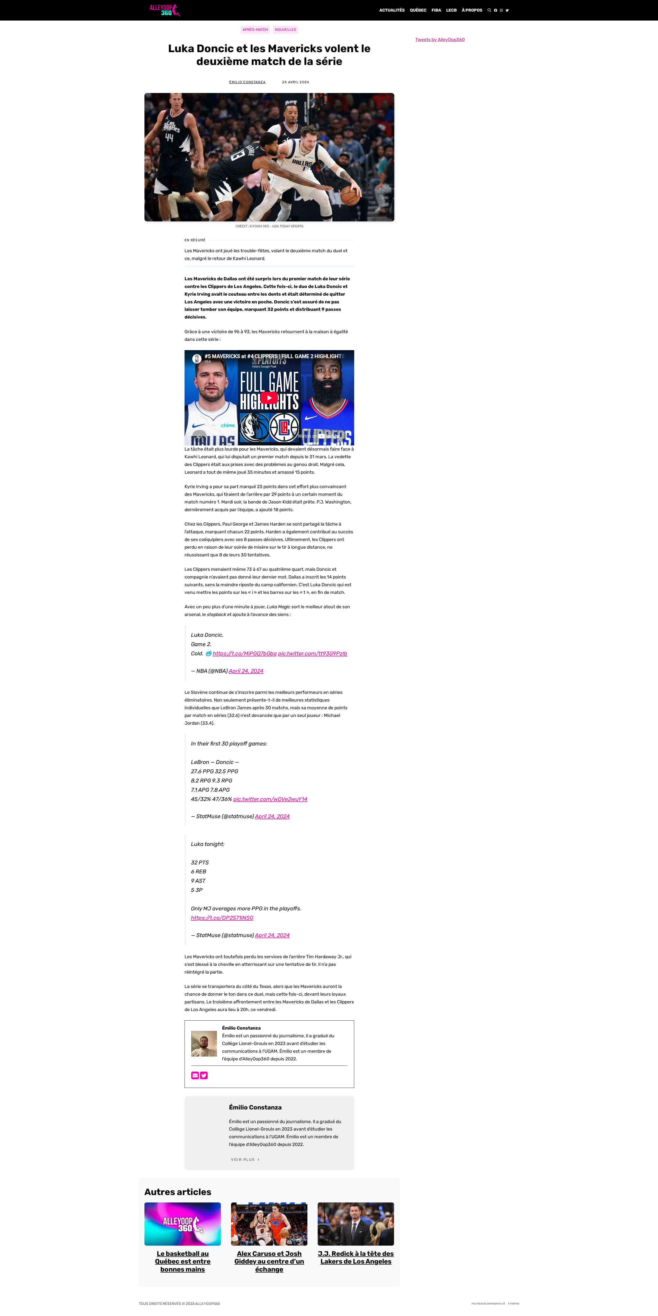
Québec (418, 10)
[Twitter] (204, 1077)
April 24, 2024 (246, 671)
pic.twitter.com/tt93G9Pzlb (312, 653)
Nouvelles (285, 29)
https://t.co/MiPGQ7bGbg (245, 653)
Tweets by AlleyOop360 (440, 39)
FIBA (436, 10)
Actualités (392, 10)
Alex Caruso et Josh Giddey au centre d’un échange (269, 1261)
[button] (489, 10)
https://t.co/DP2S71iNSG (222, 917)
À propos (472, 10)
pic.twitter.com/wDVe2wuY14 (270, 799)
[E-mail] (195, 1077)
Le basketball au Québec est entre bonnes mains (183, 1261)
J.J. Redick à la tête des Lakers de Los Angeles (356, 1257)
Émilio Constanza (247, 82)
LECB (451, 10)
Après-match (255, 29)
